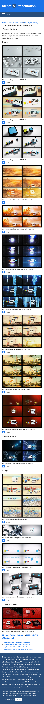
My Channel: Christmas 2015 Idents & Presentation (18, 647)
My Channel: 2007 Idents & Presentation (17, 642)
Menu (8, 14)
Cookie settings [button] (8, 699)
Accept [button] (18, 699)
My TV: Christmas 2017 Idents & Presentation (17, 644)
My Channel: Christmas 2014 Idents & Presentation (18, 649)
